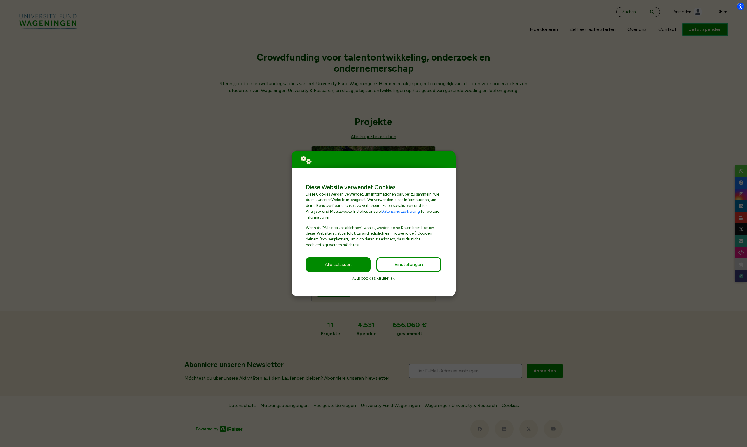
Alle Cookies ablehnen (373, 279)
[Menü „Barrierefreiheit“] (740, 6)
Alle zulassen (338, 264)
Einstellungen (409, 264)
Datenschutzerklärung (400, 211)
